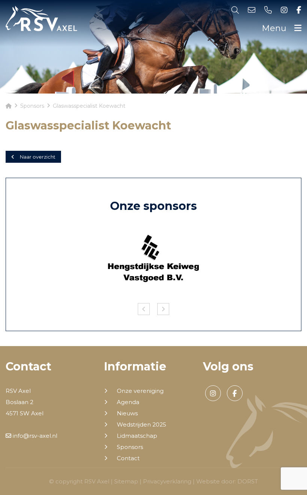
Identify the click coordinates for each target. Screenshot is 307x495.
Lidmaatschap (137, 436)
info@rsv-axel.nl (34, 435)
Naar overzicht (37, 157)
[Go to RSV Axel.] (9, 106)
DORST (247, 481)
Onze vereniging (140, 391)
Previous (144, 309)
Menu (275, 28)
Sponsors (130, 447)
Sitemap (126, 481)
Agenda (128, 402)
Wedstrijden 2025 (141, 425)
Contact (128, 458)
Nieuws (127, 413)
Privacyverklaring (167, 481)
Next (163, 309)
